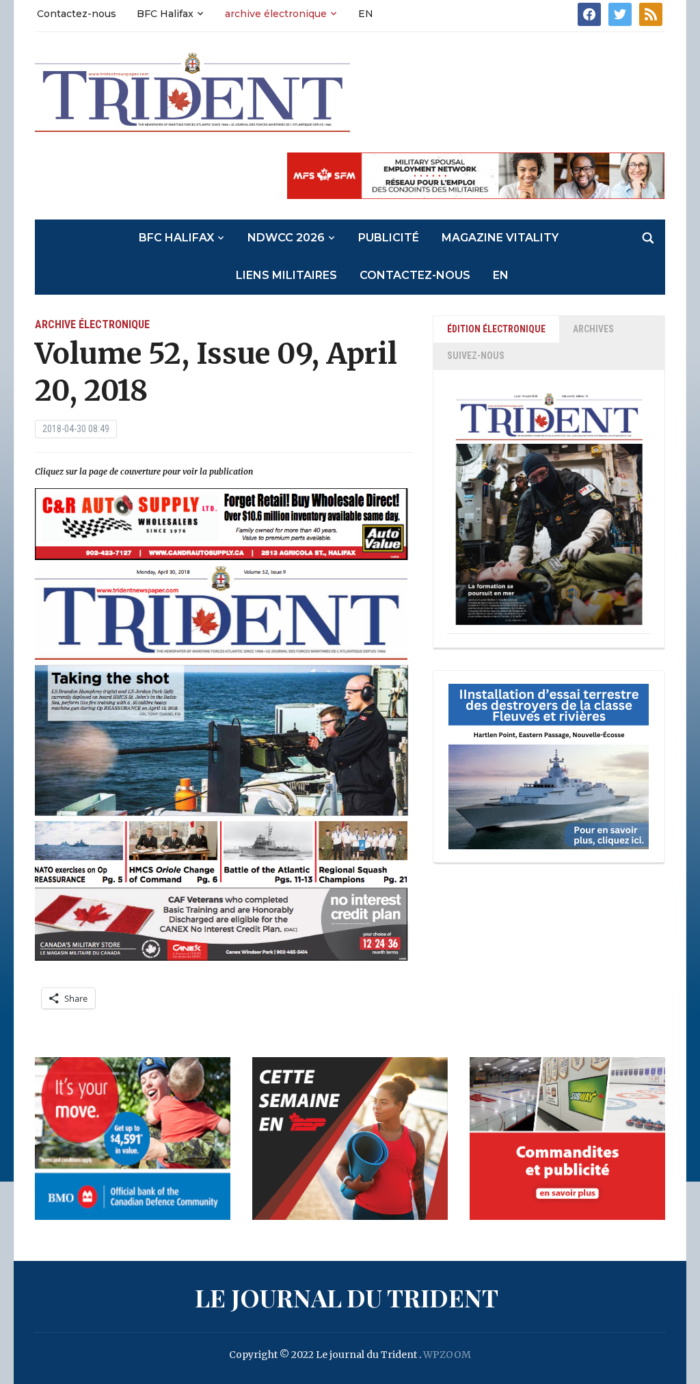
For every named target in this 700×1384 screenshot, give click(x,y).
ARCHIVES (593, 328)
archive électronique (276, 14)
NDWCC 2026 (286, 237)
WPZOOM (447, 1354)
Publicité (388, 237)
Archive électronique (92, 324)
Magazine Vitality (500, 237)
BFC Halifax (165, 14)
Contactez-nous (76, 14)
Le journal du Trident (346, 1297)
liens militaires (286, 275)
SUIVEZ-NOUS (475, 355)
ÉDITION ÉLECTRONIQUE (496, 328)
